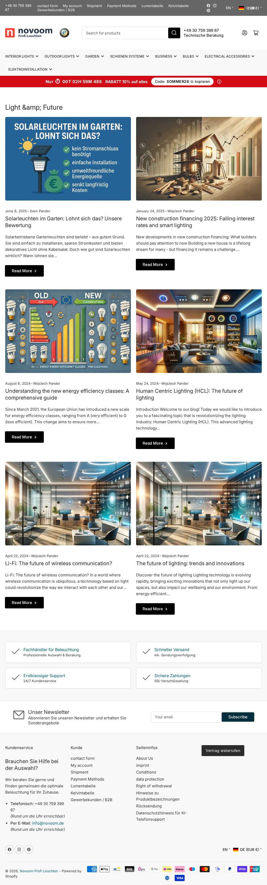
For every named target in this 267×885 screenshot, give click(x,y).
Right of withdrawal (154, 785)
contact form (47, 6)
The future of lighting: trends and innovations (190, 563)
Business (163, 56)
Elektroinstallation (27, 69)
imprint (142, 765)
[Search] (174, 33)
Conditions (146, 772)
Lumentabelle (152, 6)
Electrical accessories (227, 56)
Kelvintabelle (178, 6)
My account (72, 6)
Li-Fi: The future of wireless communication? (58, 563)
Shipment (94, 6)
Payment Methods (121, 6)
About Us (144, 758)
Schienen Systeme (127, 56)
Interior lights (19, 56)
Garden (92, 56)
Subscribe (237, 716)
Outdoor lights (60, 56)
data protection (150, 779)
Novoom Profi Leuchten (39, 871)
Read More (22, 270)
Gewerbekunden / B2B (56, 10)
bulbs (188, 56)
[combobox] (131, 33)
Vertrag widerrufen (223, 750)
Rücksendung (149, 805)
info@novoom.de (48, 823)
